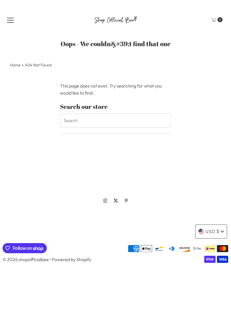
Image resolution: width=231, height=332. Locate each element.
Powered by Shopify (71, 259)
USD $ (212, 231)
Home (15, 65)
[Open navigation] (10, 20)
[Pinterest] (126, 200)
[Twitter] (116, 200)
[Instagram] (105, 200)
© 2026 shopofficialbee (26, 259)
